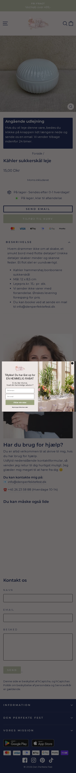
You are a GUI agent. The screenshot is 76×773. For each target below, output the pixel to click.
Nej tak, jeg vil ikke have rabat (20, 407)
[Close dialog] (72, 363)
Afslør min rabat (19, 403)
